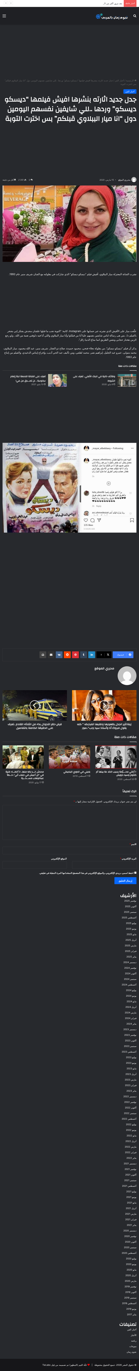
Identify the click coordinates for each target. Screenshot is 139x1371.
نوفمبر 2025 (130, 900)
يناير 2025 (131, 956)
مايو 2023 (131, 1068)
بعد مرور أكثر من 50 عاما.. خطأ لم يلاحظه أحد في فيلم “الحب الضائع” (89, 3)
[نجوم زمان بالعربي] (112, 15)
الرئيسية (130, 80)
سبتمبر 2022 (130, 1113)
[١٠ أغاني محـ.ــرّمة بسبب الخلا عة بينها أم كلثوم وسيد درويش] (115, 757)
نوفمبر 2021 (130, 1169)
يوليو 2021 (131, 1191)
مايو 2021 (131, 1202)
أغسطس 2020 (129, 1253)
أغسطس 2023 (129, 1051)
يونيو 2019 (131, 1308)
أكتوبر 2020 (130, 1241)
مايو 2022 (131, 1135)
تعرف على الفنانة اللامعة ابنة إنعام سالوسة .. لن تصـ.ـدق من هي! (28, 378)
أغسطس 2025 (129, 917)
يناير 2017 (131, 1314)
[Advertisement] (69, 51)
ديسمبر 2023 (129, 1029)
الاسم (133, 844)
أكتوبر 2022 (130, 1107)
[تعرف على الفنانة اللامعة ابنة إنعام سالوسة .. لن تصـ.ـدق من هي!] (57, 380)
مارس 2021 (130, 1213)
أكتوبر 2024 (130, 973)
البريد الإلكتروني (128, 858)
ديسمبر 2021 (130, 1163)
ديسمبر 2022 (129, 1096)
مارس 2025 (130, 945)
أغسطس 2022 (129, 1118)
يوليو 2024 (131, 990)
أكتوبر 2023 (130, 1040)
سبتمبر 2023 (130, 1046)
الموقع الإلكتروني (59, 858)
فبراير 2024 (130, 1018)
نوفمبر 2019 (130, 1286)
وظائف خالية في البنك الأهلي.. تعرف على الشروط (94, 378)
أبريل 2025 (130, 940)
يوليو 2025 (131, 923)
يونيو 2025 (131, 928)
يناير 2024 (131, 1023)
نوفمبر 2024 (130, 967)
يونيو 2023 (131, 1062)
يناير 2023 (131, 1090)
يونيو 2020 (131, 1264)
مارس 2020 (130, 1281)
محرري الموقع (124, 180)
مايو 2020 (131, 1269)
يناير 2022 (131, 1158)
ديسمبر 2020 (129, 1230)
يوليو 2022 (131, 1124)
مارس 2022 (130, 1146)
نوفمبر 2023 (130, 1035)
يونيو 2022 (131, 1130)
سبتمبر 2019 (130, 1297)
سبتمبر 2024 (130, 979)
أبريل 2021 (131, 1208)
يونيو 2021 (131, 1197)
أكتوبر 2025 (130, 906)
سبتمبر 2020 (130, 1247)
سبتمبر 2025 (130, 912)
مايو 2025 (131, 934)
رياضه (133, 1340)
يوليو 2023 (131, 1057)
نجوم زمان (131, 1352)
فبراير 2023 (130, 1085)
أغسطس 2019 (129, 1303)
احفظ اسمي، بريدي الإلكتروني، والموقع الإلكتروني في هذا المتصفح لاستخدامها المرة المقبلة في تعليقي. (86, 873)
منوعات (132, 1346)
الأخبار (133, 1335)
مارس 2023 (130, 1079)
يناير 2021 (131, 1225)
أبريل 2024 (130, 1007)
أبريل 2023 (130, 1074)
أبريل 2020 (130, 1275)
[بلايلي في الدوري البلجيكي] (69, 757)
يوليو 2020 (131, 1258)
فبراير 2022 (130, 1152)
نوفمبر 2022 (130, 1102)
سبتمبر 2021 (130, 1180)
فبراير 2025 (130, 951)
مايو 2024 (131, 1001)
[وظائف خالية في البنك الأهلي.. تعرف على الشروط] (127, 380)
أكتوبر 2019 (130, 1292)
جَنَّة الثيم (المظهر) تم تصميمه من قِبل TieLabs (64, 1365)
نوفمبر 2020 (130, 1236)
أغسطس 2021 (129, 1185)
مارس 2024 (130, 1012)
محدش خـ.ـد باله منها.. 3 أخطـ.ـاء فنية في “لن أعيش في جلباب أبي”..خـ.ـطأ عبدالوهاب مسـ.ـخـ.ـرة (25, 775)
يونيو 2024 (131, 995)
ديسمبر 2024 (129, 962)
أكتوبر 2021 (130, 1174)
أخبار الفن (119, 80)
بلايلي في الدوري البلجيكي (76, 772)
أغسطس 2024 (129, 984)
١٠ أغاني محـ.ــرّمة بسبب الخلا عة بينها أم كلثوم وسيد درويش (116, 773)
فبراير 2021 (130, 1219)
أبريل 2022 (130, 1141)
